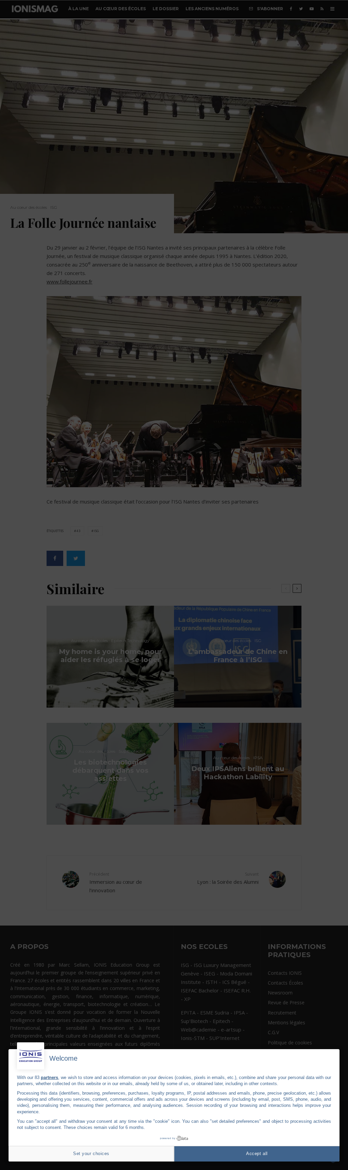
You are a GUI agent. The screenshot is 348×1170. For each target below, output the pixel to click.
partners (49, 1077)
